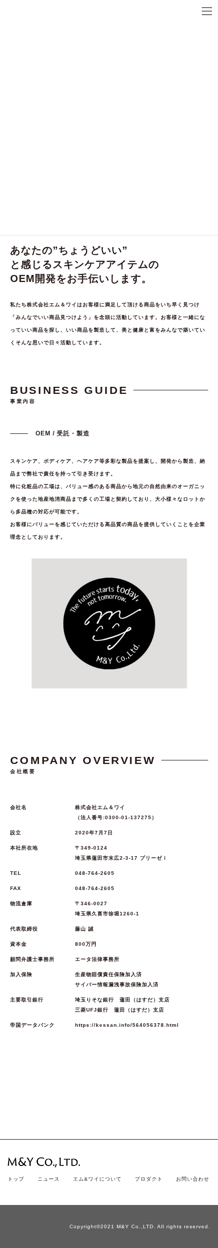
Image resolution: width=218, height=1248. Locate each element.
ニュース (49, 1179)
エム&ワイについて (97, 1179)
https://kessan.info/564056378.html (127, 1025)
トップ (16, 1179)
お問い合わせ (192, 1179)
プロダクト (149, 1179)
